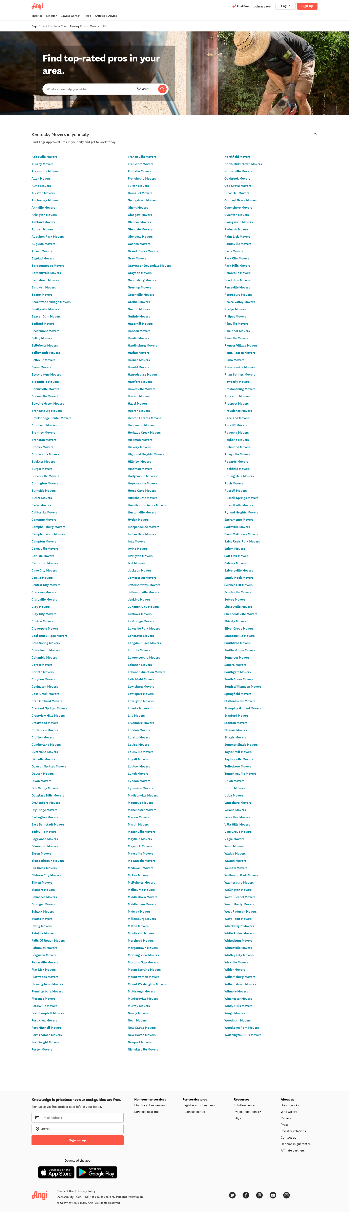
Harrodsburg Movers (143, 374)
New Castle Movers (142, 1028)
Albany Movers (43, 164)
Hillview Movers (139, 461)
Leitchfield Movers (141, 679)
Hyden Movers (138, 519)
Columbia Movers (44, 657)
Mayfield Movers (140, 839)
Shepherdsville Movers (240, 614)
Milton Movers (138, 926)
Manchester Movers (142, 810)
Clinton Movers (43, 621)
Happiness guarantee (296, 1144)
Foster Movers (42, 1049)
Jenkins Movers (139, 599)
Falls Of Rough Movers (48, 940)
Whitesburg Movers (238, 940)
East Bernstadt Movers (48, 824)
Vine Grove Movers (238, 832)
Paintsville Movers (237, 244)
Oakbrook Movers (237, 178)
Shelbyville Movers (238, 607)
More (87, 16)
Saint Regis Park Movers (242, 541)
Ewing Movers (42, 926)
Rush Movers (233, 483)
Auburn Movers (43, 229)
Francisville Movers (142, 157)
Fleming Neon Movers (47, 984)
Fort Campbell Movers (48, 1013)
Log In (285, 6)
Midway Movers (139, 911)
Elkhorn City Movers (46, 875)
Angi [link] (34, 26)
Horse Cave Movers (142, 490)
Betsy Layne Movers (46, 374)
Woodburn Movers (237, 1020)
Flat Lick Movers (44, 969)
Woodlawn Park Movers (241, 1028)
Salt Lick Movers (236, 556)
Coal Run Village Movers (49, 636)
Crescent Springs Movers (49, 708)
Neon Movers (137, 1020)
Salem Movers (234, 549)
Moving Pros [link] (78, 26)
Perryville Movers (237, 287)
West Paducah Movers (240, 911)
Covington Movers (45, 686)
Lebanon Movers (140, 665)
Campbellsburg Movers (48, 527)
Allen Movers (41, 178)
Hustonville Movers (142, 512)
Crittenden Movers (45, 730)
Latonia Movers (139, 650)
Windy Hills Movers (238, 1006)
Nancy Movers (138, 1013)
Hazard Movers (139, 396)
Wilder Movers (234, 969)
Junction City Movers (143, 607)
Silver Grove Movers (239, 628)
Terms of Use (65, 1191)
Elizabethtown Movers (48, 861)
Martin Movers (138, 824)
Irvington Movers (140, 556)
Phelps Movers (235, 309)
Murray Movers (139, 1006)
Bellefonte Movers (45, 345)
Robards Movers (236, 461)
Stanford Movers (236, 715)
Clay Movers (41, 607)
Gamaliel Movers (140, 193)
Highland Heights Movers (146, 454)
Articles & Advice (106, 16)
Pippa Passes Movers (239, 353)
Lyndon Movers (139, 781)
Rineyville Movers (237, 454)
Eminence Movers (44, 897)
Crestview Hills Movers (48, 715)
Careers (286, 1118)
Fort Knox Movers (44, 1020)
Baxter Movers (42, 295)
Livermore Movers (141, 723)
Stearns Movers (235, 730)
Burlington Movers (45, 483)
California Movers (44, 512)
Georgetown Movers (142, 200)
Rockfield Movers (237, 469)
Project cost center (247, 1112)
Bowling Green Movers (48, 403)
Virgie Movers (234, 839)
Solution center (245, 1105)
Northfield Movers (237, 157)
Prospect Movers (236, 403)
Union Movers (234, 781)
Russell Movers (235, 490)
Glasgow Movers (140, 215)
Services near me (146, 1112)
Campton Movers (44, 541)
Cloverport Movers (45, 628)
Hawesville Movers (141, 389)
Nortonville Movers (238, 171)
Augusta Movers (43, 244)
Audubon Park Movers (48, 236)
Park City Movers (236, 258)
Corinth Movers (43, 672)
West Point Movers (238, 919)
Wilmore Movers (236, 991)
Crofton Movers (43, 737)
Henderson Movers (141, 425)
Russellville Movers (238, 505)
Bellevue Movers (44, 360)
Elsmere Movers (43, 890)
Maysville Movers (140, 853)
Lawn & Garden (70, 16)
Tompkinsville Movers (240, 774)
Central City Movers (46, 585)
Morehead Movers (141, 940)
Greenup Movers (139, 287)
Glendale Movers (140, 229)
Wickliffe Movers (236, 962)
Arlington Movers (44, 215)
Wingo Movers (234, 1013)
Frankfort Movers (140, 164)
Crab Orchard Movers (47, 701)
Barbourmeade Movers (48, 265)
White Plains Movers (239, 933)
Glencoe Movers (139, 222)
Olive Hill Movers (236, 193)
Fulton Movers (138, 186)
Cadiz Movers (41, 505)
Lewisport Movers (141, 694)
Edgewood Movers (45, 839)
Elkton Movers (42, 882)
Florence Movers (44, 998)
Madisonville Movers (143, 795)
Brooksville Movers (46, 454)
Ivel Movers (136, 563)
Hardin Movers (138, 338)
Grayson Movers (140, 273)
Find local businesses (149, 1105)
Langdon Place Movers (144, 643)
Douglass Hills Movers (48, 795)
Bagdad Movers (43, 258)
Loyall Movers (138, 759)
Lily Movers (136, 715)
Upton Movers (234, 788)
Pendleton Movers (237, 280)
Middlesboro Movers (142, 897)
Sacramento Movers (238, 519)
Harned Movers (139, 360)
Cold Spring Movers (46, 643)
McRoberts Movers (141, 882)
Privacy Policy (86, 1191)
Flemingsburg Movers (47, 991)
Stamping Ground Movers (242, 708)
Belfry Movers (42, 338)
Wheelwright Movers (239, 926)
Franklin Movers (139, 171)
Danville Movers (43, 759)
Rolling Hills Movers (239, 476)
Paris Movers (233, 251)
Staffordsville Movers (239, 701)
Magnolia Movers (140, 803)
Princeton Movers (237, 396)
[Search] (162, 89)
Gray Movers (137, 258)
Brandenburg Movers (47, 411)
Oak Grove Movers (237, 186)
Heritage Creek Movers (144, 432)
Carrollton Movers (45, 563)
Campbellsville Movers (48, 534)
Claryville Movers (44, 599)
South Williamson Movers (243, 686)
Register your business (199, 1105)
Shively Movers (235, 621)
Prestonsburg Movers (239, 389)
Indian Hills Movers (142, 534)
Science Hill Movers (238, 585)
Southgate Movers (237, 672)
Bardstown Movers (45, 280)
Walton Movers (235, 861)
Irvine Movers (138, 549)
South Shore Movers (238, 679)
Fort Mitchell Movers (47, 1028)
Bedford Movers (43, 324)
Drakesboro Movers (46, 803)
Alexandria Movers (45, 171)
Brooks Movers (42, 447)
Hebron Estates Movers (145, 418)
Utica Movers (234, 795)
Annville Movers (43, 207)
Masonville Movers (141, 832)
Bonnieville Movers (45, 389)
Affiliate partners (293, 1150)
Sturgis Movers (235, 737)
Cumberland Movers (46, 744)
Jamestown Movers (142, 578)
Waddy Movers (235, 853)
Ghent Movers (138, 207)
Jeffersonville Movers (143, 592)
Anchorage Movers (45, 200)
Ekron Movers (42, 853)
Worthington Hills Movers (243, 1035)
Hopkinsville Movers (143, 483)
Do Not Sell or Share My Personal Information (114, 1196)
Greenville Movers (141, 295)
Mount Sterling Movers (144, 969)
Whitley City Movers (239, 955)
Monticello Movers (141, 933)
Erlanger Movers (43, 904)
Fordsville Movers (45, 1006)
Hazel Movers (138, 403)
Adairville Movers (44, 157)
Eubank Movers (43, 911)
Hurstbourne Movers (143, 498)
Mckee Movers (138, 875)
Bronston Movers (44, 440)
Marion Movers (138, 817)
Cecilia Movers (42, 578)
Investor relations (293, 1131)
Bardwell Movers (44, 287)
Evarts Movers (42, 919)
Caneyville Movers (45, 549)
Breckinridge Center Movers (51, 418)
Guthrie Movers (139, 316)
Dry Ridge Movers (44, 810)
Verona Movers (235, 810)
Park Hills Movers (237, 265)
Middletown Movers (142, 904)
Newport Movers (140, 1042)
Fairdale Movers (43, 933)
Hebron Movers (139, 411)
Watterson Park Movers (241, 875)
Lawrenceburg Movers (144, 657)
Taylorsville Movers (238, 759)
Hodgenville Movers (142, 476)
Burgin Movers (42, 469)
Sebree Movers (235, 599)
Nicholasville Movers (143, 1049)
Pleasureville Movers (239, 367)
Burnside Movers (44, 490)
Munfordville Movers (143, 998)
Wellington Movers (238, 890)
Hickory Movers (139, 447)
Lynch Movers (138, 774)
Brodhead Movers (44, 425)
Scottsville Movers (237, 592)
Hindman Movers (140, 469)
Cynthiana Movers (45, 752)
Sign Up (307, 6)
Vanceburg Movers (237, 803)
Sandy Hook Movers (238, 578)
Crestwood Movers (45, 723)
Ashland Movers (43, 222)
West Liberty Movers (239, 904)
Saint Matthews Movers (241, 534)
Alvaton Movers (43, 193)
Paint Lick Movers (237, 236)
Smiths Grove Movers (239, 650)
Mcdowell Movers (140, 868)
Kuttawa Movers (140, 614)
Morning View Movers (143, 955)
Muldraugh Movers (141, 991)
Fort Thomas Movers (47, 1035)
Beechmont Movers (45, 331)
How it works (290, 1105)
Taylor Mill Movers (238, 752)
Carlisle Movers (43, 556)
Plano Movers (234, 360)
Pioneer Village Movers (241, 345)
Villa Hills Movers (237, 824)
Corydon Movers (43, 679)
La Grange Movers (141, 621)
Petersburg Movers (238, 295)
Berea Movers (41, 367)
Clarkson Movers (44, 592)
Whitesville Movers (238, 948)
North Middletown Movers (243, 164)
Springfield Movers (237, 694)
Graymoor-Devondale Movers (149, 265)
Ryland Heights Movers (241, 512)
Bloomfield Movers (45, 382)
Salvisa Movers (235, 563)
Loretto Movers (139, 737)
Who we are (289, 1112)
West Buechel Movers (239, 897)
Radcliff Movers (235, 425)
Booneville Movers (45, 396)
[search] (162, 89)
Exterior (51, 16)
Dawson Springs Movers (49, 766)
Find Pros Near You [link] (53, 26)
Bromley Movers (43, 432)
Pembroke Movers (237, 273)
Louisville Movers (140, 752)
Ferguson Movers (44, 955)
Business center (194, 1112)
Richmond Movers (237, 447)
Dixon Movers (41, 781)
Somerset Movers (237, 657)
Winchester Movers (238, 998)
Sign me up (77, 1140)
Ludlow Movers (139, 766)
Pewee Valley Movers (239, 302)
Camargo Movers (44, 519)
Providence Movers (238, 411)
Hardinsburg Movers (142, 345)
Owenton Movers (236, 215)
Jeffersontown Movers (144, 585)
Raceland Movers (237, 418)
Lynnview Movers (140, 788)
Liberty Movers (139, 708)
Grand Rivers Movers (143, 251)
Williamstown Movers (240, 984)
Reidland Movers (236, 440)
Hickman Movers (140, 440)
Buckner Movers (43, 461)
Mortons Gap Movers (143, 962)
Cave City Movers (44, 570)
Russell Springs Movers (241, 498)
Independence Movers (143, 527)
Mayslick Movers (140, 846)
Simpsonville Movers (239, 636)
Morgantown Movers (143, 948)
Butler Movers (42, 498)
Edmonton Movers (45, 846)
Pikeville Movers (236, 324)
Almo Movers (41, 186)
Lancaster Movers (141, 636)
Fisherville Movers (45, 962)
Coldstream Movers (46, 650)
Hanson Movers (139, 331)
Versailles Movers (237, 817)
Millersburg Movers (142, 919)
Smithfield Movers (237, 643)
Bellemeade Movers (46, 353)
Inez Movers (136, 541)
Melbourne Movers (141, 890)
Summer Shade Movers (241, 744)
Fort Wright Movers (46, 1042)
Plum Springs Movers (239, 374)
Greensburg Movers (142, 280)
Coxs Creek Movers (45, 694)
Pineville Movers (236, 338)
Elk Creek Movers (44, 868)
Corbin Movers (42, 665)
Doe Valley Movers (45, 788)
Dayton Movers (43, 774)
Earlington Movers (45, 817)
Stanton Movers (235, 723)
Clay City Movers (44, 614)
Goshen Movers (139, 244)
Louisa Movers (138, 744)
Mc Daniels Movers (141, 861)
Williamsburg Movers (239, 977)
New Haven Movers (142, 1035)
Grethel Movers (139, 302)
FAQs (237, 1118)
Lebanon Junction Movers (146, 672)
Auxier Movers (42, 251)
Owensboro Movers (238, 207)
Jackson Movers (140, 570)
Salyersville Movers (238, 570)
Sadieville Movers (237, 527)
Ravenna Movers (236, 432)
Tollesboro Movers (237, 766)
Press (285, 1124)
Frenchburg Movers (142, 178)
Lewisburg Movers (141, 686)
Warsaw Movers (235, 868)
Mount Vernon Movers (144, 977)
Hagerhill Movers (140, 324)
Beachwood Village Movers (51, 302)
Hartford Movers (140, 382)
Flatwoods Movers (45, 977)
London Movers (139, 730)
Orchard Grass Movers (240, 200)
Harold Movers (138, 367)
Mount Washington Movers (147, 984)
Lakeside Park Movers (144, 628)
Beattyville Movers (45, 309)
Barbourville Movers (46, 273)
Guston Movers (139, 309)
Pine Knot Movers (237, 331)
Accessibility (69, 1197)
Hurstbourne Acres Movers (147, 505)
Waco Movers (234, 846)
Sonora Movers (235, 665)
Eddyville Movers (44, 832)
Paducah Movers (236, 229)
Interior (37, 16)
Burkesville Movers (45, 476)
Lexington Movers (141, 701)
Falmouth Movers (44, 948)
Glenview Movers (140, 236)
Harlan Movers (138, 353)
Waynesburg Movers (239, 882)
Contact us (288, 1137)
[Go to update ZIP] (139, 89)
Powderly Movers (237, 382)
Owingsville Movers (238, 222)
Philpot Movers (235, 316)
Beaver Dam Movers (46, 316)
